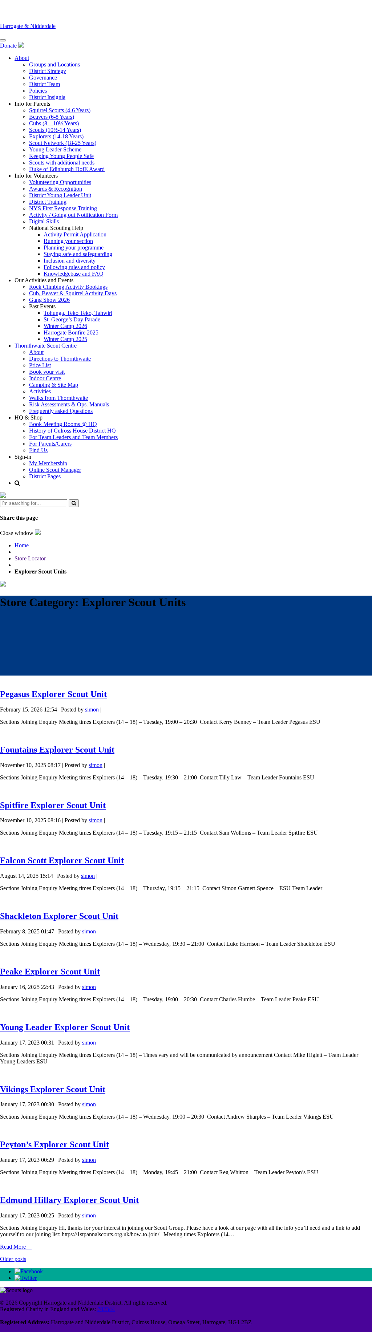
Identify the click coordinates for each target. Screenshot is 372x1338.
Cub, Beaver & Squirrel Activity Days (73, 293)
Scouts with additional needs (61, 162)
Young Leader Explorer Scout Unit (65, 1027)
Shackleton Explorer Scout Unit (59, 916)
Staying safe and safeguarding (78, 254)
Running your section (68, 241)
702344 (106, 1309)
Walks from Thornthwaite (58, 398)
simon (92, 709)
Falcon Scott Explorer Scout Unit (62, 860)
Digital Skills (44, 221)
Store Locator (30, 558)
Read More (13, 1247)
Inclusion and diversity (70, 261)
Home (22, 545)
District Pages (45, 476)
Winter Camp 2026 (65, 326)
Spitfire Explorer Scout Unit (53, 805)
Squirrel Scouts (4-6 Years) (59, 110)
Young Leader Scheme (55, 149)
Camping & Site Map (53, 385)
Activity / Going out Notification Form (73, 215)
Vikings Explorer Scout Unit (52, 1089)
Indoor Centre (45, 378)
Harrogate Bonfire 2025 (71, 332)
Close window (17, 533)
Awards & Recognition (55, 189)
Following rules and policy (74, 267)
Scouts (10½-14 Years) (55, 130)
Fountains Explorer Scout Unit (57, 749)
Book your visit (47, 372)
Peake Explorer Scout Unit (50, 971)
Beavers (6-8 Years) (51, 117)
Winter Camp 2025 (65, 339)
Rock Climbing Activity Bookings (68, 287)
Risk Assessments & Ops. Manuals (69, 404)
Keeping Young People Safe (61, 156)
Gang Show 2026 (49, 300)
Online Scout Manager (55, 470)
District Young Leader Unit (60, 195)
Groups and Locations (54, 64)
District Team (44, 84)
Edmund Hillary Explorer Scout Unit (69, 1200)
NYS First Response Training (63, 208)
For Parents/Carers (50, 444)
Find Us (38, 450)
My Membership (48, 463)
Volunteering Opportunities (60, 182)
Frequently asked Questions (61, 411)
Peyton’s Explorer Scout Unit (54, 1144)
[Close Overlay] (3, 496)
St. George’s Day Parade (72, 319)
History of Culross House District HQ (72, 430)
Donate (8, 45)
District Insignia (47, 97)
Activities (40, 391)
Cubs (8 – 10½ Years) (54, 123)
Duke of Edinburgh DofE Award (67, 169)
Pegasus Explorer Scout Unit (53, 694)
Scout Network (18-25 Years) (62, 143)
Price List (40, 365)
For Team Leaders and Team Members (73, 437)
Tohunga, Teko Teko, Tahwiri (78, 313)
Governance (43, 77)
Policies (38, 91)
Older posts (13, 1259)
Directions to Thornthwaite (60, 359)
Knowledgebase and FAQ (74, 274)
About (22, 58)
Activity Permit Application (75, 234)
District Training (47, 202)
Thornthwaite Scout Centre (46, 345)
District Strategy (47, 71)
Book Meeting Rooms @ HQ (63, 424)
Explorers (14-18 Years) (56, 136)
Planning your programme (74, 247)
